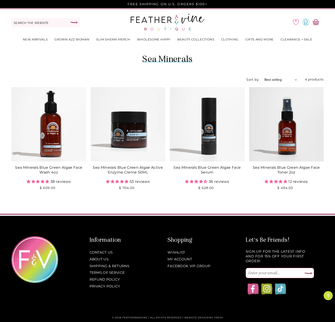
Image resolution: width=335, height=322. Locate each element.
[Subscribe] (308, 273)
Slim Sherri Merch (113, 39)
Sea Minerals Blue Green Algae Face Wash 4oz (48, 169)
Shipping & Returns (109, 266)
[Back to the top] (328, 295)
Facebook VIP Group (189, 266)
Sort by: (252, 80)
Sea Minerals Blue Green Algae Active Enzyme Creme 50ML (128, 169)
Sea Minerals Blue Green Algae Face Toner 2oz (286, 169)
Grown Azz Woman (71, 39)
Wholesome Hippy (153, 39)
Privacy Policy (105, 286)
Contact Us (101, 252)
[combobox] (46, 22)
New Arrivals (35, 39)
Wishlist (176, 252)
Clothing (230, 39)
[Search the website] (74, 22)
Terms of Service (107, 272)
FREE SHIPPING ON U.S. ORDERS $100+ (167, 4)
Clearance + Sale (296, 39)
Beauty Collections (195, 39)
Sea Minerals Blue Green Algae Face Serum (207, 169)
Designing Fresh (210, 317)
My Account (180, 259)
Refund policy (105, 279)
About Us (99, 259)
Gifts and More (259, 39)
